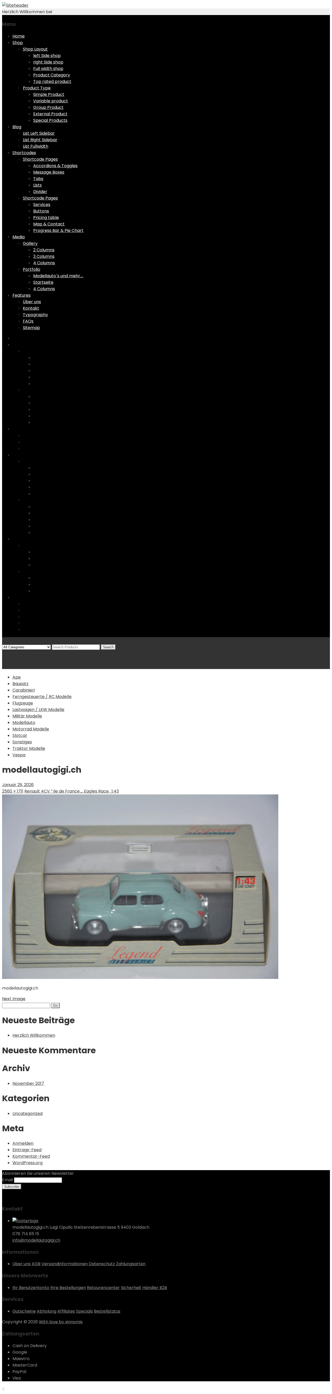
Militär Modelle (27, 716)
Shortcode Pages (40, 159)
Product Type (37, 88)
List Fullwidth (35, 146)
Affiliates (66, 1311)
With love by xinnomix (61, 1322)
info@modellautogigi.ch (36, 1240)
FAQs (28, 321)
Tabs (38, 179)
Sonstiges (22, 742)
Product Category (51, 75)
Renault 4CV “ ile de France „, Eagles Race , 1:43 (71, 791)
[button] (140, 886)
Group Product (48, 107)
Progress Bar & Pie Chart (58, 230)
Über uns (32, 302)
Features (21, 295)
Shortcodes (24, 153)
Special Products (50, 120)
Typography (35, 315)
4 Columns (44, 263)
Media (18, 237)
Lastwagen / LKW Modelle (38, 710)
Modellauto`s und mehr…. (58, 276)
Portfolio (31, 269)
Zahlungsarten (131, 1264)
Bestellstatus (107, 1311)
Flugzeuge (22, 703)
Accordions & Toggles (55, 166)
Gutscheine (24, 1311)
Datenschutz (102, 1264)
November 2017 (28, 1083)
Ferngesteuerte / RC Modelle (42, 697)
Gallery (30, 243)
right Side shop (48, 62)
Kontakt (31, 308)
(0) (5, 653)
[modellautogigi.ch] (140, 977)
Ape (16, 677)
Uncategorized (27, 1113)
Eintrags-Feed (27, 1150)
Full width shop (48, 69)
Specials (84, 1311)
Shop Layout (35, 49)
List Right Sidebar (40, 140)
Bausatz (20, 684)
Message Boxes (48, 172)
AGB (36, 1264)
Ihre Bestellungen (68, 1288)
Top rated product (52, 81)
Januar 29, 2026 (18, 785)
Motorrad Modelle (30, 729)
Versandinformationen (65, 1264)
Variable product (50, 101)
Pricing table (46, 218)
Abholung (46, 1311)
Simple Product (48, 94)
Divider (40, 192)
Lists (37, 185)
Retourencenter (103, 1288)
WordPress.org (27, 1163)
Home (18, 36)
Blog (16, 127)
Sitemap (31, 328)
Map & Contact (49, 224)
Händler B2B (154, 1288)
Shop (17, 43)
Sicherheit (131, 1288)
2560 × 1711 (12, 791)
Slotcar (19, 735)
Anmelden (22, 1143)
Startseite (43, 282)
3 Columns (43, 256)
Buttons (41, 211)
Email (7, 1180)
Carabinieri (23, 690)
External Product (50, 114)
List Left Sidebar (39, 133)
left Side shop (47, 56)
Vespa (18, 755)
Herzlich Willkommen (33, 1035)
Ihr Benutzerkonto (30, 1288)
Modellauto (23, 723)
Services (41, 205)
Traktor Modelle (28, 748)
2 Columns (43, 250)
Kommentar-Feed (31, 1156)
